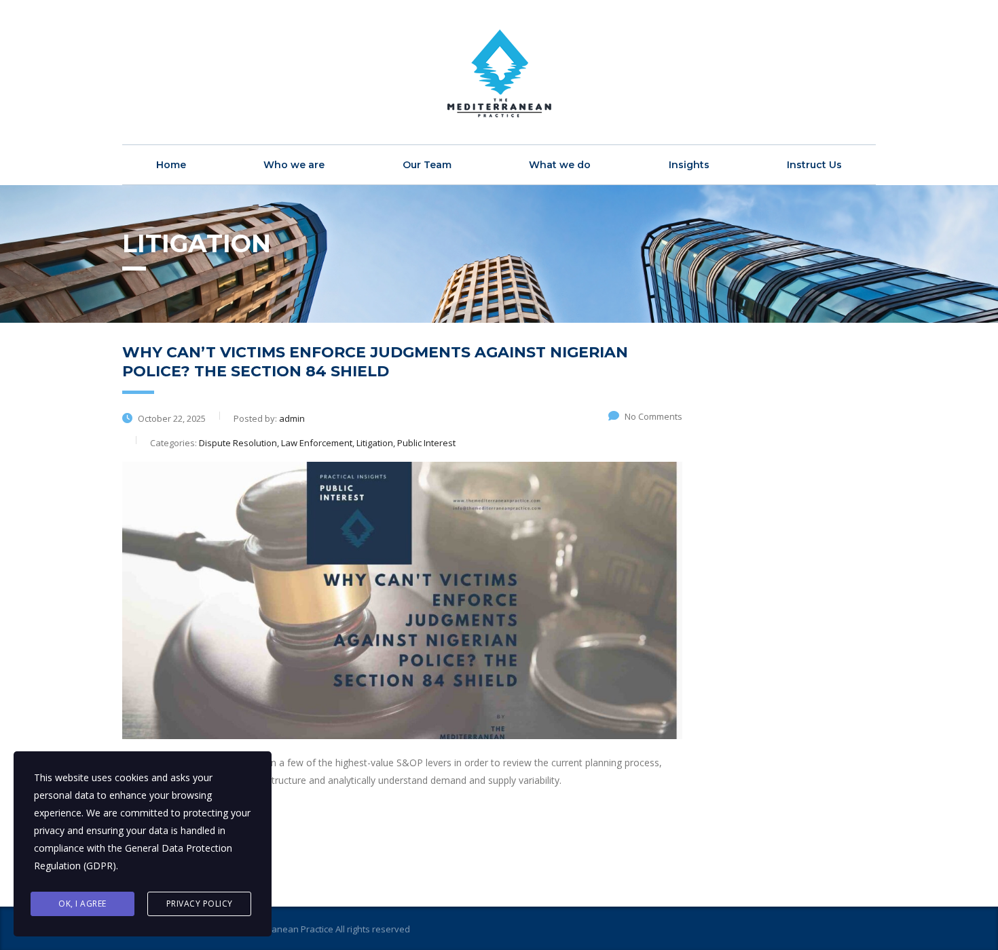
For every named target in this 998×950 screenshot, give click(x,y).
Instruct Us (814, 165)
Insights (689, 165)
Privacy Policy (199, 903)
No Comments (653, 416)
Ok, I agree (82, 903)
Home (171, 165)
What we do (560, 165)
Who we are (294, 165)
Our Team (427, 165)
